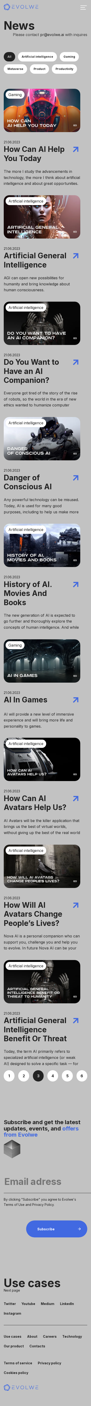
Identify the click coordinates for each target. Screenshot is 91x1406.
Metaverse (15, 69)
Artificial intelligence (37, 56)
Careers (50, 1336)
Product (39, 69)
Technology (72, 1336)
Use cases (12, 1336)
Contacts (37, 1346)
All (9, 56)
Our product (14, 1346)
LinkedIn (67, 1303)
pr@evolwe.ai (52, 34)
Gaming (69, 56)
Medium (47, 1303)
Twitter (10, 1303)
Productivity (64, 69)
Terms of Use (14, 1205)
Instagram (12, 1313)
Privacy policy (49, 1363)
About (32, 1336)
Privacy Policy (43, 1205)
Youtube (28, 1303)
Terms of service (18, 1363)
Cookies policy (16, 1373)
